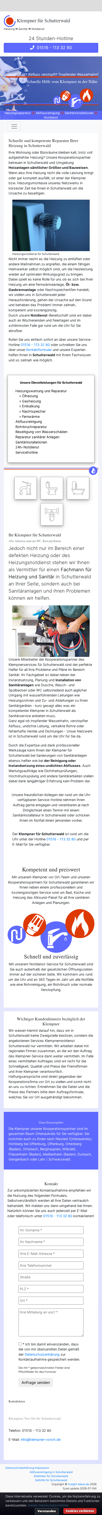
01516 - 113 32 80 (53, 47)
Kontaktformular (39, 350)
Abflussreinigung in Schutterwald (51, 1472)
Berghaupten (50, 1149)
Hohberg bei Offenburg (27, 1144)
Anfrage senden (36, 1382)
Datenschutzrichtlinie (53, 1505)
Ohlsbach (30, 1149)
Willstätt (68, 1149)
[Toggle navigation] (14, 126)
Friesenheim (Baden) (25, 1154)
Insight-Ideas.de (78, 1484)
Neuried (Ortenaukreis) (73, 1139)
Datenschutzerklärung (42, 1354)
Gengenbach (19, 1159)
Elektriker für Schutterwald (51, 1476)
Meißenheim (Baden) (59, 1154)
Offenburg (55, 1144)
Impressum (42, 1467)
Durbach (84, 1154)
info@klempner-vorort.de (40, 1439)
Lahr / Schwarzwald (54, 1159)
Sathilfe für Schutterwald (51, 1480)
